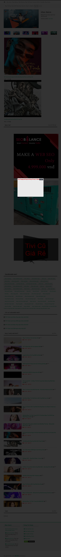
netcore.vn (32, 197)
